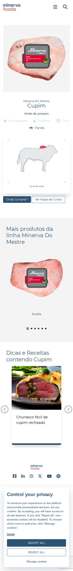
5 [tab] (42, 330)
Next (68, 409)
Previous (5, 409)
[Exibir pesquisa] (65, 7)
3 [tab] (35, 330)
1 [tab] (27, 331)
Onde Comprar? (17, 199)
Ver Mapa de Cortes (48, 199)
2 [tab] (31, 330)
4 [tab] (39, 330)
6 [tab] (46, 330)
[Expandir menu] (55, 7)
